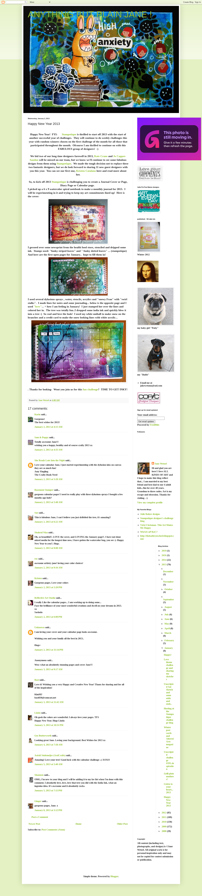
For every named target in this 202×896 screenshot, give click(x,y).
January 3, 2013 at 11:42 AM (48, 702)
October (168, 589)
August (168, 607)
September (168, 599)
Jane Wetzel (161, 463)
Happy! (167, 655)
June (167, 619)
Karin (37, 414)
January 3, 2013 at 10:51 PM (48, 725)
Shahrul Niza (41, 532)
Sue (36, 512)
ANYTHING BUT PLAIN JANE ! (90, 14)
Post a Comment (39, 817)
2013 (164, 564)
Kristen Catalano (86, 170)
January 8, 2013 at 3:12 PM (48, 810)
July (166, 614)
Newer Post (34, 824)
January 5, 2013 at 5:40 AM (48, 764)
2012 (164, 812)
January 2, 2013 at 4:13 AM (48, 427)
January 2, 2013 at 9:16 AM (48, 567)
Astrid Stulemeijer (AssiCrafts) (49, 755)
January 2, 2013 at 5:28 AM (48, 479)
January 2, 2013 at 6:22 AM (48, 522)
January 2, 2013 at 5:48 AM (48, 502)
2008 (164, 831)
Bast (36, 680)
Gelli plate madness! (169, 776)
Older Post (122, 824)
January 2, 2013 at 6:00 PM (48, 617)
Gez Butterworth (42, 735)
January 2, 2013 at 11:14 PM (48, 649)
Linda (37, 713)
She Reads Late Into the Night (49, 460)
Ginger (37, 801)
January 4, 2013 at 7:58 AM (48, 744)
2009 (164, 826)
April (167, 628)
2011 (164, 817)
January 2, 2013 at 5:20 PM (48, 587)
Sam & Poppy (41, 437)
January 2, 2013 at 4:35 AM (48, 449)
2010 (164, 822)
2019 (164, 550)
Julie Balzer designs (150, 514)
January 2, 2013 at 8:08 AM (48, 548)
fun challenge (90, 389)
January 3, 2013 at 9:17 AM (48, 669)
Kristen (38, 578)
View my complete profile (150, 502)
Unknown (39, 627)
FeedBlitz (154, 425)
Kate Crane (101, 156)
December (168, 571)
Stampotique (69, 134)
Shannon (38, 775)
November (168, 581)
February (169, 640)
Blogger (114, 876)
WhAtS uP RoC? (148, 532)
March (167, 633)
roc (36, 558)
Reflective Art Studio (44, 598)
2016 (164, 555)
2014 (164, 560)
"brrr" (37, 306)
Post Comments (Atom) (53, 829)
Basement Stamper (43, 490)
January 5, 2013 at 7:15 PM (48, 790)
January (168, 648)
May (167, 623)
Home (78, 824)
